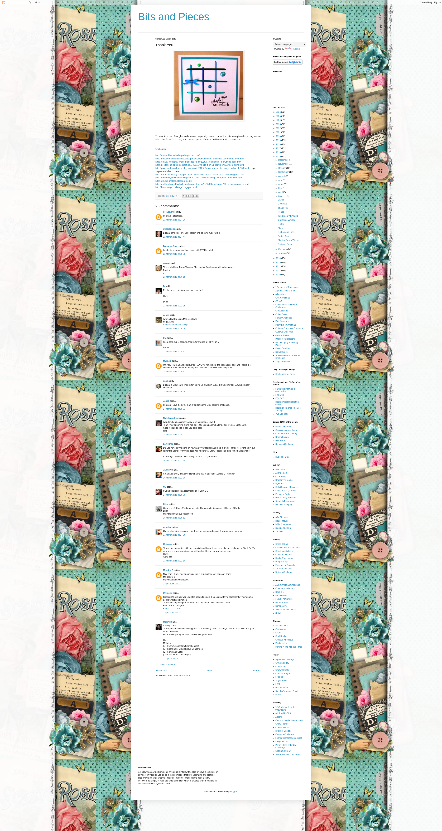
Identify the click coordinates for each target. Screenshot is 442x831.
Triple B (279, 531)
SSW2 (278, 613)
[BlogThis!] (187, 196)
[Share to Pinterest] (197, 196)
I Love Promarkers (283, 599)
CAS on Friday (282, 663)
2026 (278, 112)
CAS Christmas (282, 298)
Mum (280, 228)
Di (164, 286)
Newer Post (161, 670)
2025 (278, 116)
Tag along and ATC (284, 361)
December (283, 160)
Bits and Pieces (173, 16)
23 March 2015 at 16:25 (174, 328)
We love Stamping (283, 505)
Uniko (278, 694)
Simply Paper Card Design (175, 325)
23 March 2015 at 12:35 (174, 306)
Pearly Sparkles (282, 348)
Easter (281, 200)
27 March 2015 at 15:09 (174, 495)
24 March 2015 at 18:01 (174, 434)
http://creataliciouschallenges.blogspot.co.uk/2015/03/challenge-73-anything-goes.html (198, 161)
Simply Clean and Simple (287, 691)
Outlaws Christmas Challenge (289, 328)
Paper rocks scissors (285, 339)
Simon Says (281, 606)
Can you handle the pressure (289, 720)
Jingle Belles (281, 680)
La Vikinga (168, 444)
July (280, 180)
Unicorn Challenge (284, 572)
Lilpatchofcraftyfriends (285, 490)
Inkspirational (281, 741)
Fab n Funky (281, 595)
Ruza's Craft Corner (172, 608)
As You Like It (281, 625)
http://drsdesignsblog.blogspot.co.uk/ (173, 181)
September (283, 172)
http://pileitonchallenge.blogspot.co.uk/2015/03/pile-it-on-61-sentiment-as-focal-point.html (199, 165)
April (280, 192)
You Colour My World (288, 216)
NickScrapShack (171, 418)
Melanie (167, 622)
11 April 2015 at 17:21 (173, 658)
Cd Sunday (280, 476)
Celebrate (282, 204)
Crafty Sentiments (283, 554)
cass (165, 381)
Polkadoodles (281, 687)
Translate (295, 49)
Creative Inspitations (285, 588)
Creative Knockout (284, 640)
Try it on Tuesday (283, 569)
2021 (278, 132)
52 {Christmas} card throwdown (284, 708)
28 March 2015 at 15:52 (174, 518)
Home (209, 670)
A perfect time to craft (285, 291)
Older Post (257, 670)
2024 (278, 120)
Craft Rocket (281, 636)
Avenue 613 (281, 473)
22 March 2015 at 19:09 (174, 254)
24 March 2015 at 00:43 (174, 371)
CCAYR (279, 301)
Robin (281, 224)
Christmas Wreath (286, 220)
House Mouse (282, 521)
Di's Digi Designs (283, 731)
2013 (278, 262)
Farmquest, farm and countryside (285, 390)
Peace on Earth (282, 494)
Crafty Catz (280, 666)
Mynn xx (167, 361)
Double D (279, 592)
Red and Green (285, 244)
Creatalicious (281, 311)
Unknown (167, 544)
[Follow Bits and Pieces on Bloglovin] (288, 64)
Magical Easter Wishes (288, 240)
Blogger (233, 791)
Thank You (283, 208)
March (281, 196)
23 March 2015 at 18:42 (174, 351)
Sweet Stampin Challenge (287, 754)
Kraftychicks (281, 643)
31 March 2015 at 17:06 (174, 535)
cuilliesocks (169, 229)
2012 (278, 266)
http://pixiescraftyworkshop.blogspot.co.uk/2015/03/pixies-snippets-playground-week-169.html (202, 168)
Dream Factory (282, 437)
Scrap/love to (281, 352)
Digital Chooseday (284, 558)
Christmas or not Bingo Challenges (286, 306)
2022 (278, 128)
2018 (278, 144)
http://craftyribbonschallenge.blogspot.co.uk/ (177, 155)
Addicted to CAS (283, 713)
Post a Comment (167, 664)
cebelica (167, 527)
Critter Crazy (281, 314)
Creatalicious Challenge (286, 433)
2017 (278, 148)
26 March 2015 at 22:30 (174, 478)
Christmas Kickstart (284, 551)
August (281, 176)
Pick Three (280, 440)
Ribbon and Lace (286, 232)
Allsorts (278, 717)
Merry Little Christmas (285, 325)
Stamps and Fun (283, 528)
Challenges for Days (285, 374)
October (282, 168)
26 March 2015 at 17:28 (174, 460)
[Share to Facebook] (194, 196)
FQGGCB (279, 677)
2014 (278, 258)
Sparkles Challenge (284, 444)
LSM (277, 684)
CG (164, 487)
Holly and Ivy (281, 561)
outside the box (282, 335)
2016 (278, 152)
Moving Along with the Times (288, 647)
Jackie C (167, 470)
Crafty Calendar (282, 727)
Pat (164, 338)
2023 (278, 124)
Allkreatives (280, 294)
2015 (278, 156)
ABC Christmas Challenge (287, 585)
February (282, 249)
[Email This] (184, 196)
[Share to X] (191, 196)
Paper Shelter (281, 602)
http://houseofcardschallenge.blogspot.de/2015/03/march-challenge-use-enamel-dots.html (199, 158)
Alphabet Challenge (284, 659)
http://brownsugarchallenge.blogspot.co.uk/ (176, 187)
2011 (278, 270)
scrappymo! (169, 212)
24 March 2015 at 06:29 (174, 391)
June (281, 184)
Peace (281, 212)
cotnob (166, 263)
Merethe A (168, 570)
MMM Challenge (283, 524)
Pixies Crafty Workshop (286, 497)
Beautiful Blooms (283, 426)
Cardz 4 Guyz (281, 544)
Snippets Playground (285, 501)
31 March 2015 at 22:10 (174, 561)
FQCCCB (279, 398)
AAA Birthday (281, 517)
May (280, 188)
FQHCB (279, 483)
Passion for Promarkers (286, 565)
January (282, 253)
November (283, 164)
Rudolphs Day (282, 457)
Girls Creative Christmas (286, 487)
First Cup (279, 395)
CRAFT (278, 633)
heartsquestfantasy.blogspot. (288, 738)
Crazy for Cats (282, 670)
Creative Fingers (283, 673)
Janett (166, 401)
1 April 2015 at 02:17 (172, 584)
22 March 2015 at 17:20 (174, 220)
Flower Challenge (283, 318)
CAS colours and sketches (287, 547)
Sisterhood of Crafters (285, 609)
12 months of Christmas (286, 287)
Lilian (165, 504)
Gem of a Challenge (284, 734)
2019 (278, 140)
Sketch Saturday (283, 751)
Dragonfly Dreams (283, 480)
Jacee (166, 315)
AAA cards (280, 469)
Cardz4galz (280, 629)
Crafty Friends (282, 724)
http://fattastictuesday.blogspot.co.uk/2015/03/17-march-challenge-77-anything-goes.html (199, 174)
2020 (278, 136)
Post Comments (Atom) (179, 675)
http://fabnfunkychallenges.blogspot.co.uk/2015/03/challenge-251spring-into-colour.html (198, 177)
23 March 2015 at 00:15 (174, 277)
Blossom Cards (171, 246)
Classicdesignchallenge (286, 430)
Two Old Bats (281, 414)
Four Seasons (282, 321)
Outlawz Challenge (284, 332)
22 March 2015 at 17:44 (174, 237)
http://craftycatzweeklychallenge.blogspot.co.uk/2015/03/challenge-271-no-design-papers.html (202, 184)
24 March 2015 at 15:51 (174, 409)
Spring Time (283, 236)
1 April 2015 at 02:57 (172, 612)
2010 (278, 274)
